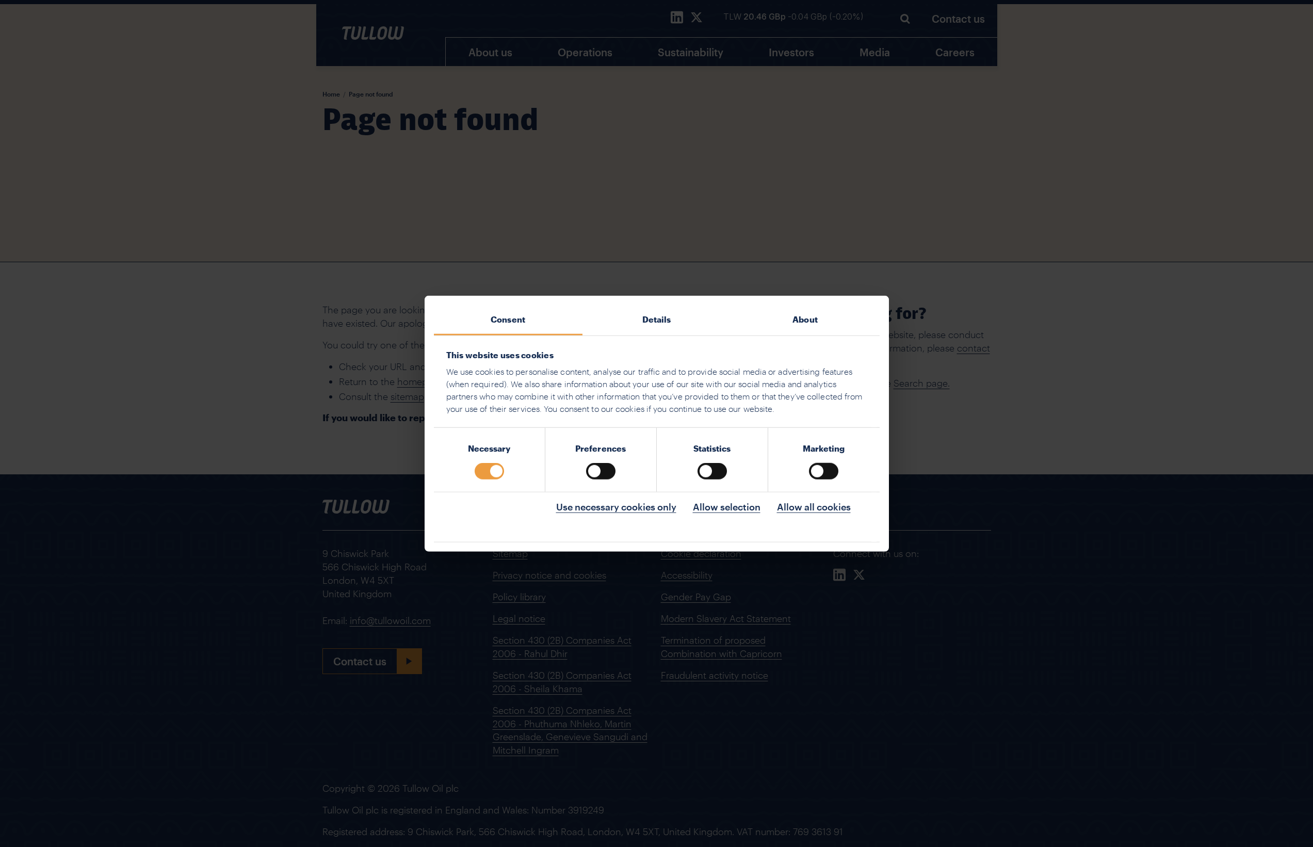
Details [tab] (656, 319)
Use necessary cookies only (616, 507)
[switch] (600, 471)
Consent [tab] (508, 319)
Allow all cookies (814, 507)
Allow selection (726, 507)
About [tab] (805, 319)
